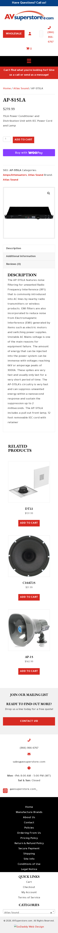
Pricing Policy (29, 838)
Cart (29, 882)
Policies (29, 828)
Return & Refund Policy (29, 843)
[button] (48, 193)
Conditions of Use (29, 864)
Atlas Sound (21, 88)
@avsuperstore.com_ (23, 789)
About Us (29, 817)
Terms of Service (29, 897)
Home (7, 88)
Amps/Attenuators (15, 175)
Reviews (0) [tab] (13, 264)
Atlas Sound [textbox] (28, 913)
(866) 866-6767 (50, 37)
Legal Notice (29, 869)
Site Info (29, 859)
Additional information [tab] (21, 256)
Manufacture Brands (29, 812)
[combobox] (29, 911)
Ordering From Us (29, 833)
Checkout (29, 887)
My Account (29, 892)
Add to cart (23, 139)
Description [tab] (13, 248)
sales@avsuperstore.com (29, 762)
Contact (29, 822)
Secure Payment (29, 848)
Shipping (29, 854)
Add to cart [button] (29, 523)
